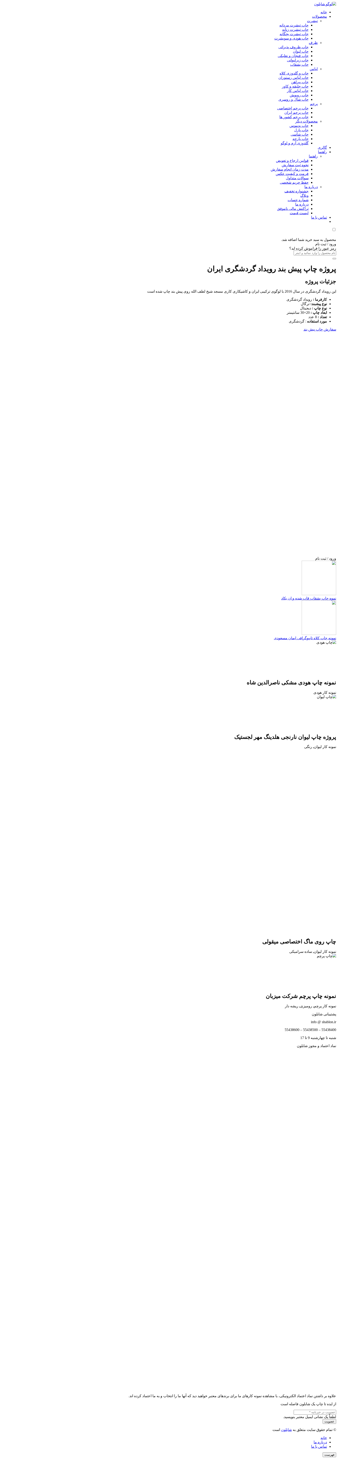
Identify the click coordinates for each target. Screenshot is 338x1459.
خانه (324, 1438)
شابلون (286, 1430)
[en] (169, 1219)
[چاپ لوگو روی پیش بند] (244, 554)
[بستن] (334, 258)
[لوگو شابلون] (325, 4)
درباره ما (320, 1442)
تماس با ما (319, 1446)
